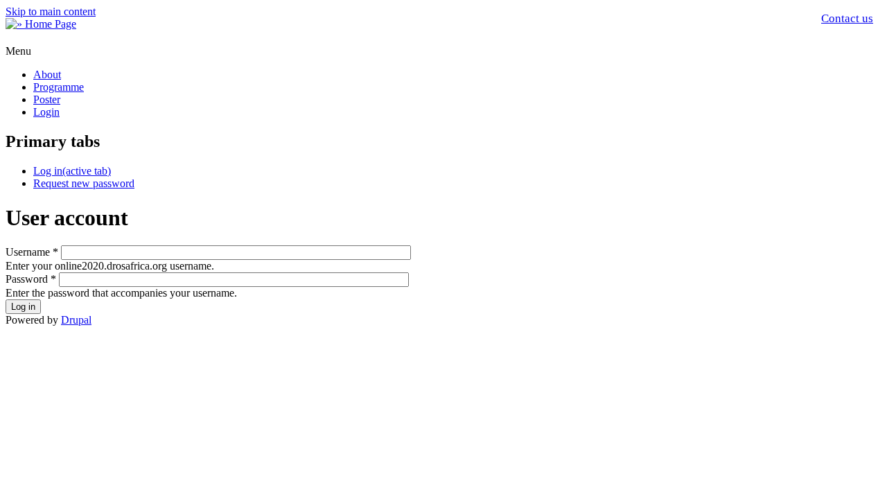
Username (32, 252)
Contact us (847, 18)
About (47, 74)
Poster (46, 99)
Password (31, 279)
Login (46, 112)
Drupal (76, 320)
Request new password (83, 183)
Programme (58, 87)
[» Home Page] (41, 24)
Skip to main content (51, 11)
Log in (72, 171)
